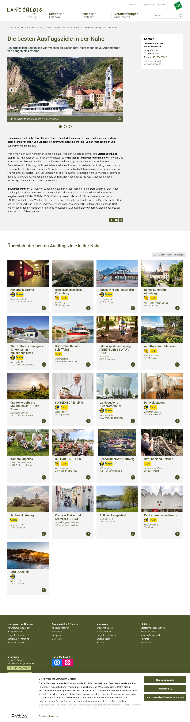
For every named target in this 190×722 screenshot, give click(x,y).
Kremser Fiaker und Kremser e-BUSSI (68, 517)
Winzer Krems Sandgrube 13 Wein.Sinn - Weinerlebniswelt (27, 349)
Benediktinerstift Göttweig (116, 459)
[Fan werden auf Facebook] (57, 662)
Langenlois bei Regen (106, 635)
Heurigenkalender (15, 631)
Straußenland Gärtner (158, 459)
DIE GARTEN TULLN (68, 459)
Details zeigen (46, 716)
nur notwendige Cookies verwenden (165, 697)
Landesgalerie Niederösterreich (110, 404)
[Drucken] (121, 220)
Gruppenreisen (103, 639)
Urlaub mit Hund (103, 631)
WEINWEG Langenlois (17, 642)
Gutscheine (57, 639)
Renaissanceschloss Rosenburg (68, 291)
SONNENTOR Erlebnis (69, 402)
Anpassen (163, 688)
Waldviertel (146, 642)
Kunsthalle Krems (22, 289)
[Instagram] (68, 662)
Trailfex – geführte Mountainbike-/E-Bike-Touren (25, 406)
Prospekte (56, 635)
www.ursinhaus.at (152, 64)
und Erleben (56, 15)
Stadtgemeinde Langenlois (153, 628)
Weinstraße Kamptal (150, 635)
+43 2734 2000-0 (159, 57)
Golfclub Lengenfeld (112, 515)
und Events (126, 15)
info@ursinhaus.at (152, 61)
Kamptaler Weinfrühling (18, 639)
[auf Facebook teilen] (111, 220)
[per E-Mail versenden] (116, 220)
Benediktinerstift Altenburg (155, 291)
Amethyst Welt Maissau (160, 346)
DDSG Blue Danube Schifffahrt (67, 348)
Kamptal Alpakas (21, 459)
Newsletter (57, 631)
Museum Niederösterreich (116, 289)
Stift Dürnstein (20, 571)
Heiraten (100, 642)
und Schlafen (89, 15)
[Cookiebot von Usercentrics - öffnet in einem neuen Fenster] (19, 716)
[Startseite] (24, 13)
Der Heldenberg (154, 402)
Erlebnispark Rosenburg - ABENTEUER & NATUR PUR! (115, 349)
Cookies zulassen (165, 680)
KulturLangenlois (148, 631)
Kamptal (145, 639)
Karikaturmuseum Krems (160, 515)
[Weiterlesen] (44, 308)
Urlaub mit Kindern (105, 628)
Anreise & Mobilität (60, 628)
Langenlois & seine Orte (18, 635)
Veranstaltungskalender (18, 628)
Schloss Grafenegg (22, 515)
